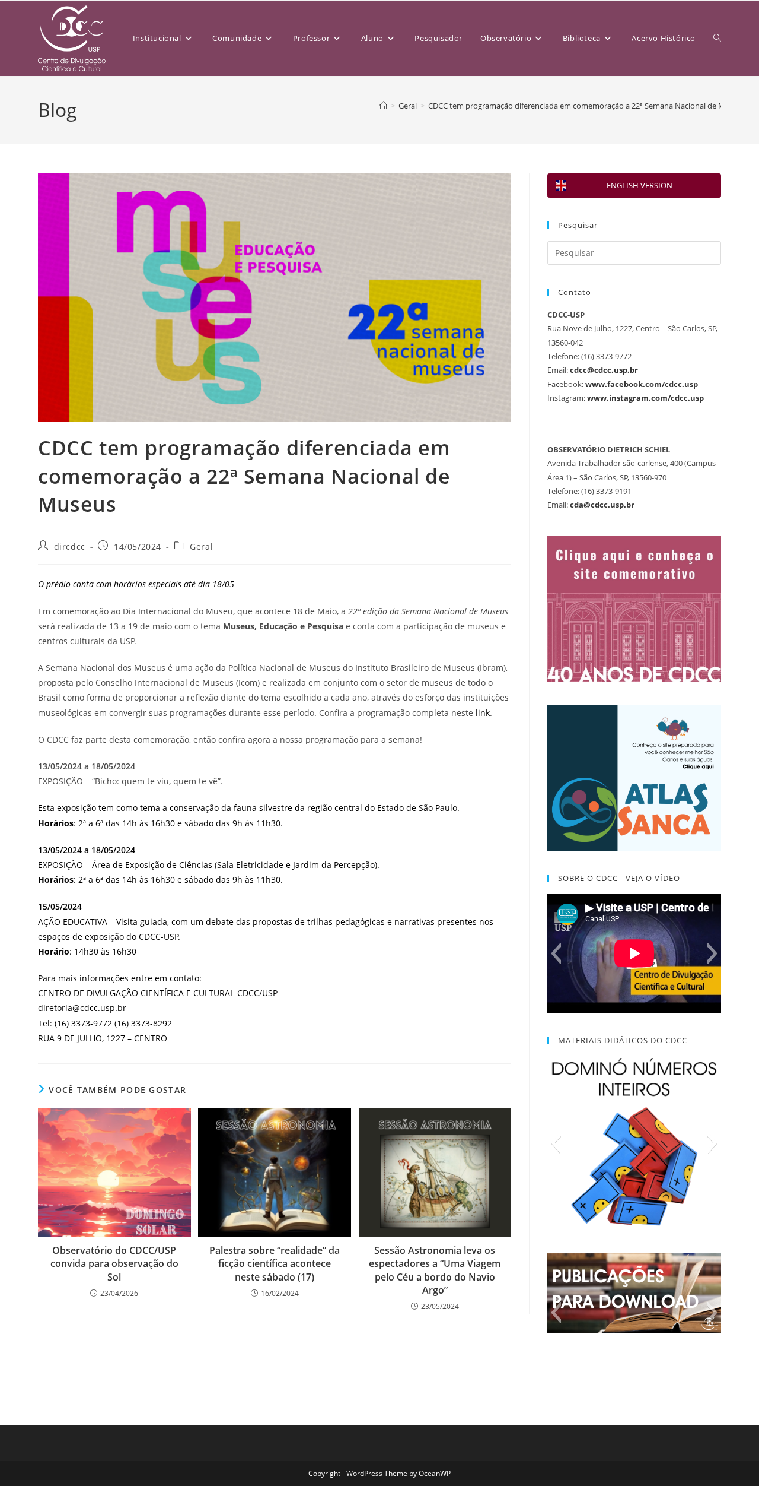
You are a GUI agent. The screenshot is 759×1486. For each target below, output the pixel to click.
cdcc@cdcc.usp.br (604, 370)
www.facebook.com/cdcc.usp (641, 384)
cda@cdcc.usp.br (602, 504)
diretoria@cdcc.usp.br (82, 1007)
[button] (556, 953)
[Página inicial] (383, 105)
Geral (201, 546)
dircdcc (69, 546)
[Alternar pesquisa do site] (717, 38)
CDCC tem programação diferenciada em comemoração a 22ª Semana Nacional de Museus (587, 105)
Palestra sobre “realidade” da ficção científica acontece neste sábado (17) (274, 1264)
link (483, 712)
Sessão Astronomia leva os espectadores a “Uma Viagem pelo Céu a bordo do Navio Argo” (434, 1270)
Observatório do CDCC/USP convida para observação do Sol (114, 1264)
